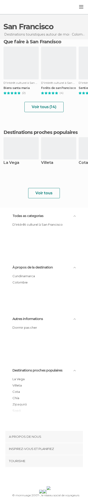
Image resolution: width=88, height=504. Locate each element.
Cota (16, 392)
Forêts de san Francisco (58, 88)
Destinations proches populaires (41, 132)
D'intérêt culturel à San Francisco (37, 224)
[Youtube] (54, 477)
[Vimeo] (48, 477)
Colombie (20, 282)
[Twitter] (42, 477)
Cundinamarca (23, 276)
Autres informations (27, 319)
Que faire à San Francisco (32, 41)
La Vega (11, 163)
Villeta (47, 163)
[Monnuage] (16, 7)
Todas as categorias (27, 216)
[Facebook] (36, 477)
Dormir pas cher (24, 327)
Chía (15, 398)
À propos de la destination (32, 267)
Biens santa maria (17, 88)
